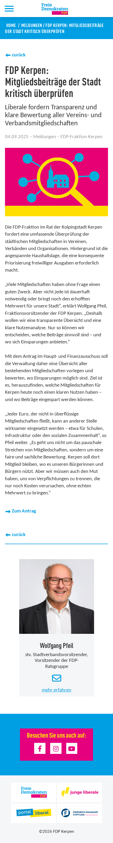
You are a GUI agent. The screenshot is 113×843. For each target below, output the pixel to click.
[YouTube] (72, 748)
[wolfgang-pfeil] (56, 596)
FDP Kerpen (63, 831)
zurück (18, 55)
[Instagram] (55, 748)
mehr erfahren (56, 690)
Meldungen (31, 25)
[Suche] (23, 8)
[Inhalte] (9, 8)
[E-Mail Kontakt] (56, 679)
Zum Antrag (24, 511)
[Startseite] (57, 9)
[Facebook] (39, 748)
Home (11, 25)
